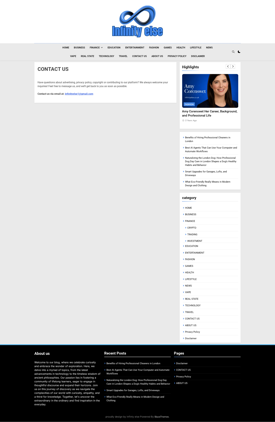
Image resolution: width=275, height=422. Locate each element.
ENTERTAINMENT (134, 47)
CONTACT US (139, 56)
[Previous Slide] (228, 66)
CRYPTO (191, 227)
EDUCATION (114, 47)
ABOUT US (157, 56)
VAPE (73, 56)
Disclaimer (198, 56)
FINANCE (95, 47)
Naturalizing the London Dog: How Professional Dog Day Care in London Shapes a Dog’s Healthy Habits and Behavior (210, 161)
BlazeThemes (162, 416)
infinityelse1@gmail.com (79, 93)
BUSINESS (79, 47)
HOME (65, 47)
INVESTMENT (194, 241)
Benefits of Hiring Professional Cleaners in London (133, 363)
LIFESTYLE (195, 47)
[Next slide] (233, 66)
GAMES (168, 47)
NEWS (209, 47)
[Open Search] (233, 51)
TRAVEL (123, 56)
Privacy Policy (177, 56)
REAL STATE (87, 56)
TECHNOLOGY (106, 56)
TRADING (192, 234)
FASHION (154, 47)
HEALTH (180, 47)
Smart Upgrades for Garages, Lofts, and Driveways (133, 390)
